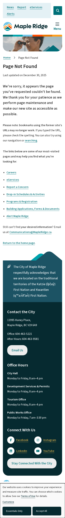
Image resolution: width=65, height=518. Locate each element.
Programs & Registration (21, 202)
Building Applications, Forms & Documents (32, 209)
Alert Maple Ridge (17, 216)
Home (7, 58)
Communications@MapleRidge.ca (30, 232)
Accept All (41, 511)
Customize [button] (8, 502)
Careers (11, 172)
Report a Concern (17, 187)
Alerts (10, 14)
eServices (36, 7)
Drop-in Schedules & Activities (25, 194)
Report (21, 7)
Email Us (17, 350)
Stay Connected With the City (32, 463)
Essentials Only (14, 511)
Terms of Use (28, 496)
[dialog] (32, 500)
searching (31, 140)
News (10, 7)
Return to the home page (19, 243)
